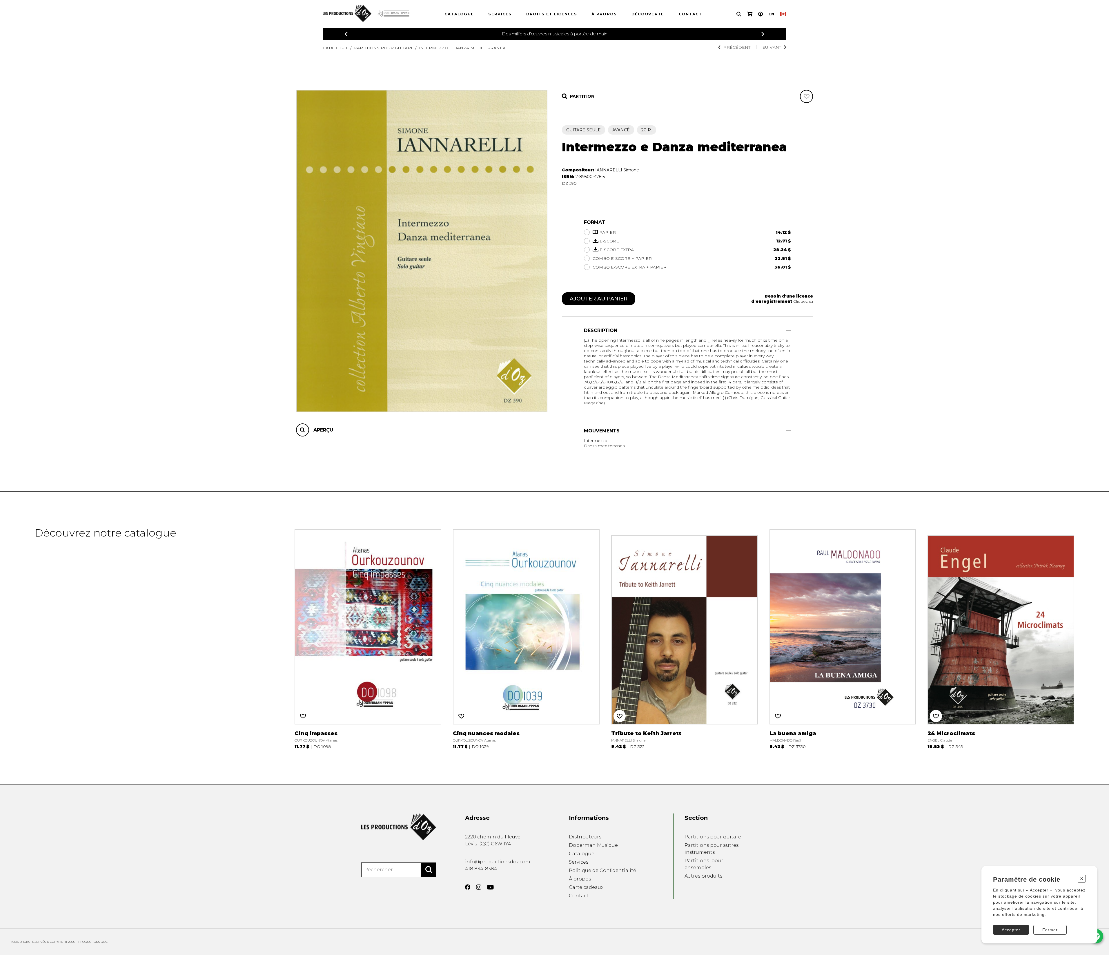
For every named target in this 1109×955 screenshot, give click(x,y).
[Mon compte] (760, 14)
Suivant (772, 47)
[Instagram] (478, 887)
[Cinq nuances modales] (526, 637)
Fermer (1050, 929)
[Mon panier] (749, 14)
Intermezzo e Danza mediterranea (462, 47)
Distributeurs (585, 837)
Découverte (647, 14)
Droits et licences (551, 14)
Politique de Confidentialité (602, 870)
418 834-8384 (481, 868)
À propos (604, 14)
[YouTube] (490, 887)
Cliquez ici (803, 301)
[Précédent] (346, 34)
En (771, 14)
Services (499, 14)
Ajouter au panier (598, 299)
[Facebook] (467, 887)
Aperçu (323, 430)
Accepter (1011, 929)
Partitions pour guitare (384, 47)
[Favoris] (806, 96)
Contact (690, 14)
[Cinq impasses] (368, 637)
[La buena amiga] (842, 637)
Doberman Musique (593, 845)
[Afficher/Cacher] (788, 330)
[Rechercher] (429, 869)
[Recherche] (738, 14)
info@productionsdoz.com (497, 862)
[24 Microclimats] (1001, 637)
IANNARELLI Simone (617, 170)
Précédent (736, 47)
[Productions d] (398, 826)
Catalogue (459, 14)
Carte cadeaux (586, 887)
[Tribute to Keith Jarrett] (684, 637)
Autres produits (703, 876)
